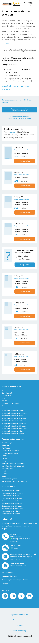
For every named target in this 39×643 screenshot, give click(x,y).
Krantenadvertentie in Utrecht (13, 434)
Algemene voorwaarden (19, 614)
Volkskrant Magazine (9, 479)
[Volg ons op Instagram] (13, 596)
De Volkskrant (7, 395)
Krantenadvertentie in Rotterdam (14, 428)
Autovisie (5, 445)
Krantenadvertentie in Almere (13, 410)
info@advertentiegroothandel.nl (23, 554)
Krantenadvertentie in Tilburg (13, 431)
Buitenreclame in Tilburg (11, 511)
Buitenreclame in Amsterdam (12, 493)
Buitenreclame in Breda (10, 496)
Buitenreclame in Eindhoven (12, 501)
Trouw (4, 401)
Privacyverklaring (19, 620)
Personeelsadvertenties (19, 117)
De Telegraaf (7, 393)
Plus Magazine (7, 468)
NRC (3, 398)
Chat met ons (15, 545)
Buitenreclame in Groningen (12, 503)
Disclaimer (19, 625)
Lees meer (6, 43)
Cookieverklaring (19, 631)
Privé (4, 471)
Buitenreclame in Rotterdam (12, 508)
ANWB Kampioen (8, 443)
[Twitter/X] (21, 596)
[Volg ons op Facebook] (5, 596)
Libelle (4, 456)
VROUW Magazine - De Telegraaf (14, 481)
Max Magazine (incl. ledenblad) (13, 466)
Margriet (5, 461)
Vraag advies (24, 264)
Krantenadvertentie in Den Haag (14, 418)
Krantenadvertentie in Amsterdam (14, 413)
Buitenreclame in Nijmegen (12, 506)
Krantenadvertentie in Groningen (14, 423)
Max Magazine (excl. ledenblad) (13, 463)
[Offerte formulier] (5, 565)
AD (3, 390)
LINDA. (4, 458)
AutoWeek (6, 448)
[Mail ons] (5, 556)
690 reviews (16, 5)
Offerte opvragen (17, 563)
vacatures (11, 132)
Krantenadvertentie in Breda (12, 416)
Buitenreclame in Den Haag (12, 498)
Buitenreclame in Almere (11, 490)
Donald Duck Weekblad (10, 450)
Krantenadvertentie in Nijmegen (14, 426)
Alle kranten (6, 406)
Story (4, 476)
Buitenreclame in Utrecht (11, 514)
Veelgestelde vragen (9, 576)
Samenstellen (25, 161)
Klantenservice (7, 572)
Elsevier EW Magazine (10, 453)
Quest (4, 474)
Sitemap (5, 584)
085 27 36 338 (28, 2)
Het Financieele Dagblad (11, 403)
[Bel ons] (5, 536)
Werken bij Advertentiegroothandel (15, 580)
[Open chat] (5, 547)
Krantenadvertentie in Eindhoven (14, 421)
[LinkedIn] (29, 596)
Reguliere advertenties (19, 110)
